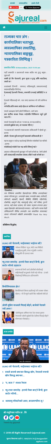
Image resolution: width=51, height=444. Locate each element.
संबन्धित (7, 236)
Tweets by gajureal (12, 422)
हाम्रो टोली (35, 3)
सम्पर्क (12, 3)
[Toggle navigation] (45, 27)
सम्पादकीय (23, 3)
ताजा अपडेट (8, 331)
